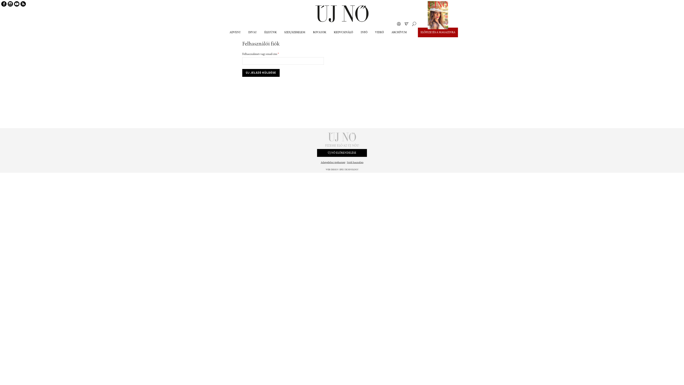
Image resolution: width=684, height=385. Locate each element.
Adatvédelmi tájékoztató (333, 162)
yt (16, 4)
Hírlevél (406, 24)
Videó (379, 32)
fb (4, 4)
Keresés (414, 24)
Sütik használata (355, 162)
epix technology (349, 170)
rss (23, 4)
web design (332, 170)
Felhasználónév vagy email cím (260, 54)
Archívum (399, 32)
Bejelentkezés (399, 24)
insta (10, 4)
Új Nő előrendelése (342, 153)
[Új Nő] (342, 13)
